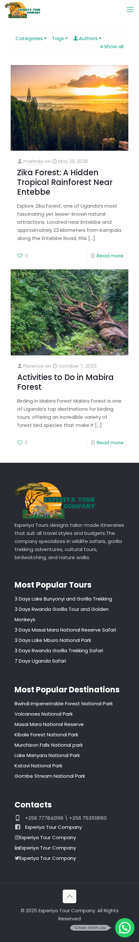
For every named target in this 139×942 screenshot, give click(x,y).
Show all (113, 46)
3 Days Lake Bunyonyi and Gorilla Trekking (63, 598)
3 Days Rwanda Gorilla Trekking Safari (59, 650)
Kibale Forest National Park (46, 734)
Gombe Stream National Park (50, 776)
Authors (88, 38)
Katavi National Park (38, 765)
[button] (124, 927)
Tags (58, 38)
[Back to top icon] (69, 896)
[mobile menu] (130, 9)
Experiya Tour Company (53, 827)
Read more (110, 255)
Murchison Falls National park (49, 745)
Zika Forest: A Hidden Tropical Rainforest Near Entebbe (64, 182)
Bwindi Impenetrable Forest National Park (64, 703)
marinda (33, 161)
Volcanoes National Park (44, 713)
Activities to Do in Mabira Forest (65, 382)
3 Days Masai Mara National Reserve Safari (65, 629)
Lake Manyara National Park (47, 755)
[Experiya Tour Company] (22, 10)
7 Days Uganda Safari (40, 660)
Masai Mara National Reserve (49, 724)
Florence (33, 366)
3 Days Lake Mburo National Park (53, 640)
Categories (29, 38)
